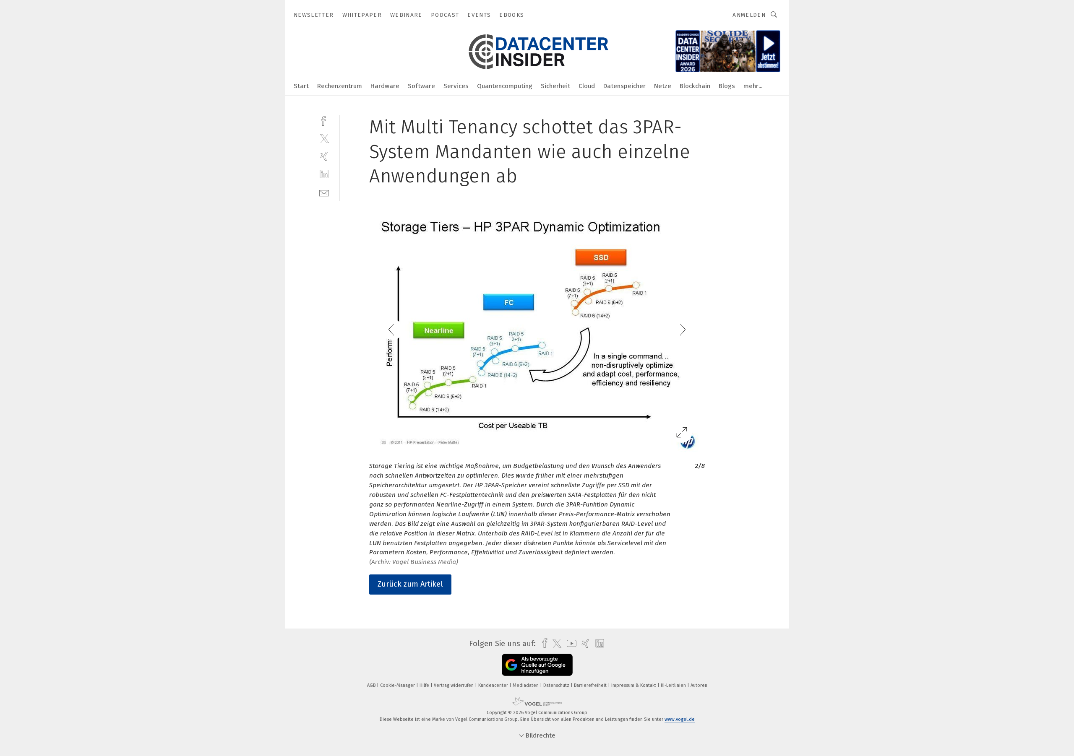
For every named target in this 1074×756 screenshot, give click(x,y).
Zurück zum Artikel (410, 584)
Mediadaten (526, 685)
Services (456, 86)
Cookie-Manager (398, 685)
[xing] (324, 156)
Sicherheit (555, 86)
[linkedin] (324, 174)
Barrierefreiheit (591, 685)
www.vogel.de (680, 719)
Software (421, 86)
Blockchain (695, 86)
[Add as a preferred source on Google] (537, 665)
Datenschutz (557, 685)
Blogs (727, 86)
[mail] (324, 192)
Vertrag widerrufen (454, 685)
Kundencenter (493, 685)
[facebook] (324, 120)
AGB (372, 685)
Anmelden (749, 14)
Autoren (699, 685)
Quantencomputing (504, 86)
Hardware (384, 86)
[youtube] (569, 643)
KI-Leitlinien (674, 685)
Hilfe (425, 685)
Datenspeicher (624, 86)
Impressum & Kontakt (634, 685)
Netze (662, 86)
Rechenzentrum (339, 86)
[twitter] (324, 138)
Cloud (587, 86)
